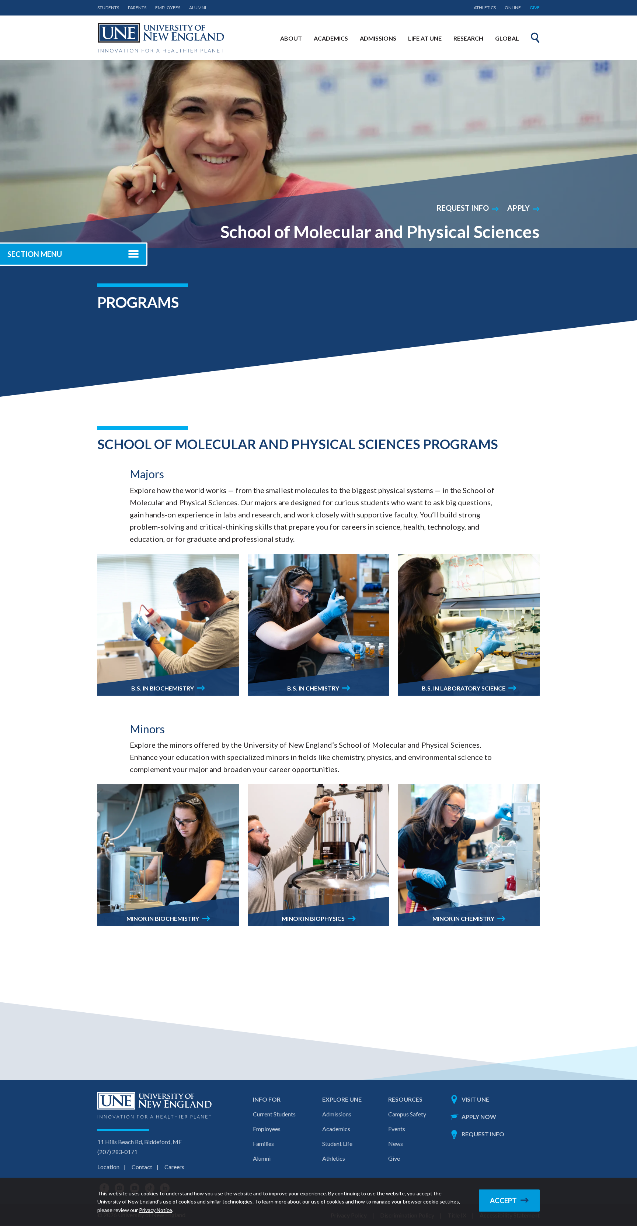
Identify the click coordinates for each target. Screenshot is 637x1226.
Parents (137, 7)
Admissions (336, 1113)
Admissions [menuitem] (378, 38)
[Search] (535, 37)
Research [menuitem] (468, 38)
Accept (503, 1200)
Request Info (462, 207)
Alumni (197, 7)
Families (263, 1143)
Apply (518, 207)
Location (108, 1166)
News (395, 1143)
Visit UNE (475, 1099)
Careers (174, 1166)
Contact (142, 1166)
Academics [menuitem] (331, 38)
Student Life (337, 1143)
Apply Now (479, 1116)
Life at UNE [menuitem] (425, 38)
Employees (167, 7)
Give (535, 7)
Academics (336, 1128)
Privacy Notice (155, 1210)
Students (108, 7)
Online (513, 7)
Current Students (274, 1113)
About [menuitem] (291, 38)
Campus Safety (407, 1113)
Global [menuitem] (507, 38)
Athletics (485, 7)
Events (396, 1128)
